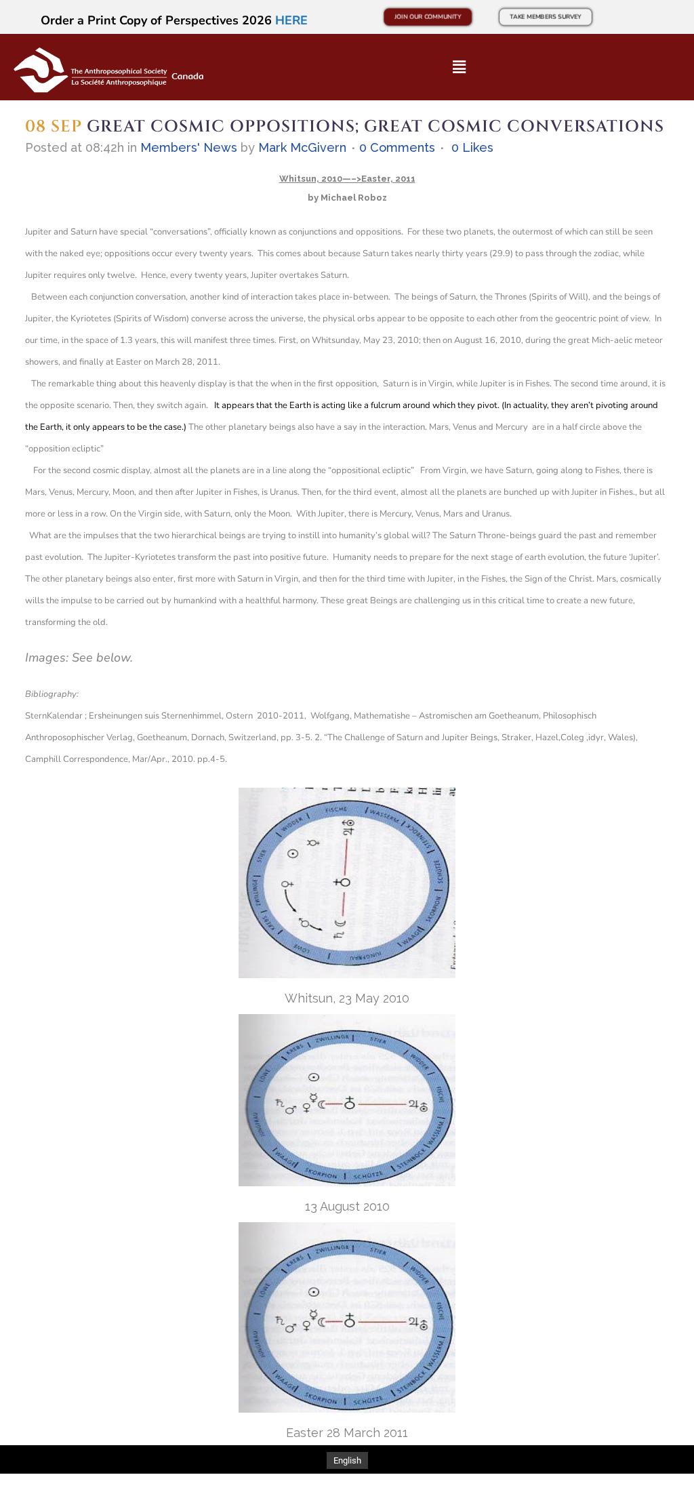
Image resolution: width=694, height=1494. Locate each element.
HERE (291, 20)
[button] (458, 67)
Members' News (188, 147)
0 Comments (397, 147)
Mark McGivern (302, 147)
